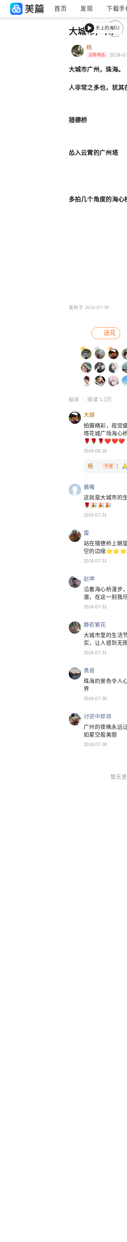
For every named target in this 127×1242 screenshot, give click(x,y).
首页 (60, 8)
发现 (86, 8)
